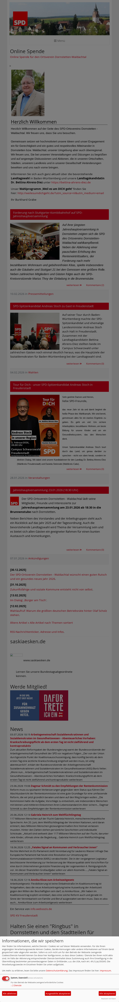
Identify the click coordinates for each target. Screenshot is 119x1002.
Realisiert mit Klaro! (108, 998)
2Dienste (16, 985)
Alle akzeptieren (107, 993)
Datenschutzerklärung (57, 970)
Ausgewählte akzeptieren (58, 993)
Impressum (105, 970)
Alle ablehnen (9, 993)
